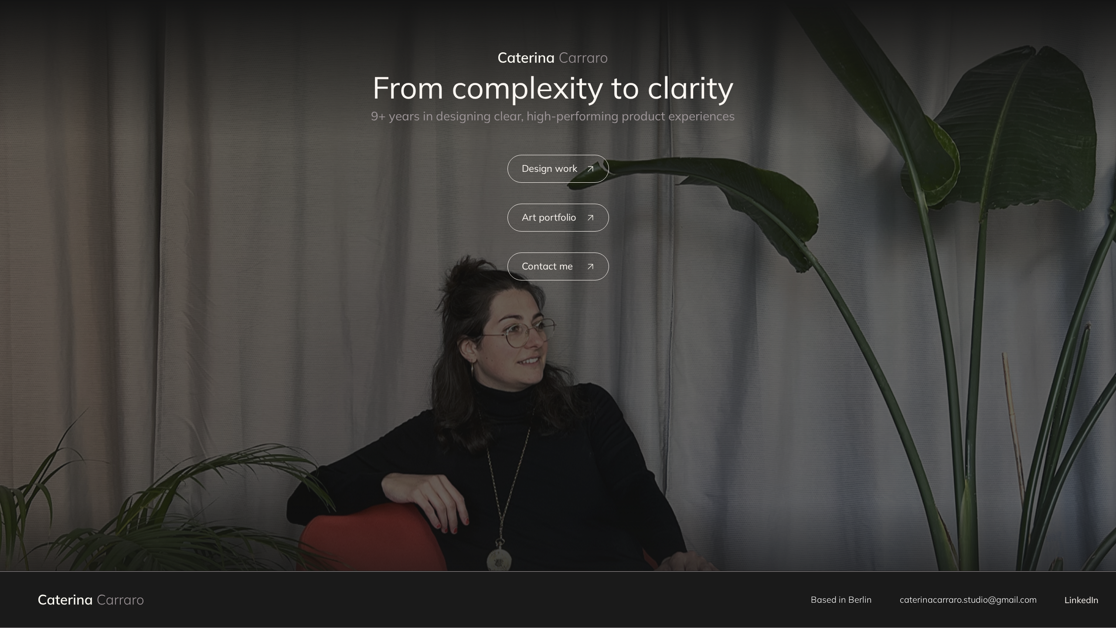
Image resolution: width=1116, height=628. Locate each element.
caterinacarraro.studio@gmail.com (968, 599)
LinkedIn (1082, 599)
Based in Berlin (841, 599)
